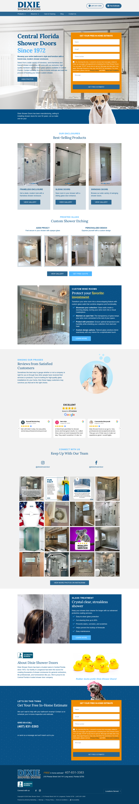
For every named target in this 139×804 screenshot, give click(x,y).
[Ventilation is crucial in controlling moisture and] (57, 514)
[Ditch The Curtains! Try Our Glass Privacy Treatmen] (31, 539)
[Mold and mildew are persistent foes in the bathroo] (57, 489)
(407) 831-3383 (96, 6)
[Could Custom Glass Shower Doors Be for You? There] (107, 514)
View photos (27, 79)
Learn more (81, 339)
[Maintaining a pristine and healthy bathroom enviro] (107, 489)
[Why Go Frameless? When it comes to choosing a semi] (82, 514)
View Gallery (30, 202)
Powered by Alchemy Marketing (26, 800)
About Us (34, 14)
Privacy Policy (94, 70)
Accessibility (75, 800)
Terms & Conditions (62, 800)
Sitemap (40, 800)
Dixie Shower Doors (34, 796)
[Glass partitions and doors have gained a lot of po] (82, 564)
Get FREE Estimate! (96, 87)
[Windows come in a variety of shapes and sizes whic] (107, 539)
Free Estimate (114, 6)
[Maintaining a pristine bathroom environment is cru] (82, 489)
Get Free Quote (80, 274)
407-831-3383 (74, 772)
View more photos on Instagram (69, 583)
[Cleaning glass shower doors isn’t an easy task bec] (31, 564)
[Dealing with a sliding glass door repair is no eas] (107, 564)
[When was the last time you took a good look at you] (57, 564)
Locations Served (112, 791)
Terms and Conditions (112, 70)
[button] (48, 163)
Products (21, 14)
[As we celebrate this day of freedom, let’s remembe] (31, 514)
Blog (62, 14)
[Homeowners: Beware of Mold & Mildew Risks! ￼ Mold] (31, 489)
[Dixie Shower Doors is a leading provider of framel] (57, 539)
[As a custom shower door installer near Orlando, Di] (82, 539)
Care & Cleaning (49, 14)
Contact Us (72, 14)
